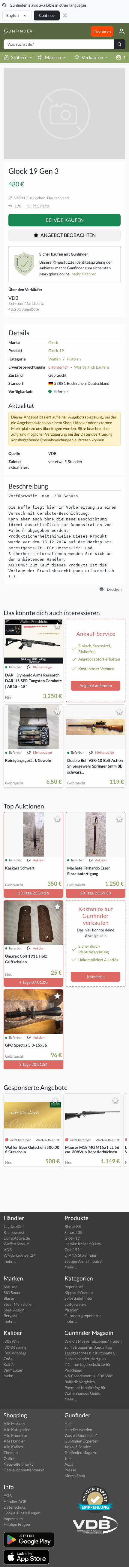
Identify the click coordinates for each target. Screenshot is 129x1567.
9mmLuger (13, 1370)
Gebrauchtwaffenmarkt (24, 1469)
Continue (47, 15)
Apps (68, 1464)
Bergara (10, 1315)
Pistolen (74, 359)
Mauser (10, 1286)
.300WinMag (15, 1353)
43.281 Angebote (23, 309)
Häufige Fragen (17, 1524)
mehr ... (10, 1261)
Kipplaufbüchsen (78, 1292)
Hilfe (68, 1423)
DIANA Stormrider (80, 1255)
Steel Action (14, 1310)
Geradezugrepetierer (82, 1315)
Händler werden (78, 1429)
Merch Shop (74, 1475)
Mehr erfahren (83, 273)
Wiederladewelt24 (20, 1255)
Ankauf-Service (77, 1446)
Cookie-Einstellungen (22, 1512)
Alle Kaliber (13, 1446)
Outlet (9, 1458)
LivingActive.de (17, 1238)
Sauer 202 (73, 1232)
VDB (13, 298)
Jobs (68, 1458)
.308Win (11, 1341)
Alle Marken (14, 1423)
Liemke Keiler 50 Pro (82, 1243)
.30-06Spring (15, 1347)
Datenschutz (15, 1507)
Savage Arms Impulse (83, 1261)
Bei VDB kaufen (65, 220)
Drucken (114, 589)
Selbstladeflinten (78, 1298)
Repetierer (73, 1286)
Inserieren (102, 31)
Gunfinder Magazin (80, 1452)
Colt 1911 (73, 1249)
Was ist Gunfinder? (80, 1435)
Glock (53, 342)
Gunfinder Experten (81, 1441)
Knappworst (14, 1232)
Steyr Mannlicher (18, 1304)
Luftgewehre (75, 1304)
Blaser (9, 1298)
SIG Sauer (12, 1292)
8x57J (9, 1364)
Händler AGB (15, 1501)
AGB (8, 1495)
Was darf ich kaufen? (91, 367)
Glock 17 (72, 1238)
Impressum (13, 1518)
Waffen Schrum (17, 1243)
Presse (70, 1469)
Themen (11, 1452)
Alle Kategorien (17, 1429)
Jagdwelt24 (14, 1226)
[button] (119, 31)
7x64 (8, 1358)
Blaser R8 (72, 1226)
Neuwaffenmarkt (18, 1464)
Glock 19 (56, 350)
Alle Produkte (15, 1435)
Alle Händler (14, 1441)
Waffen (54, 359)
